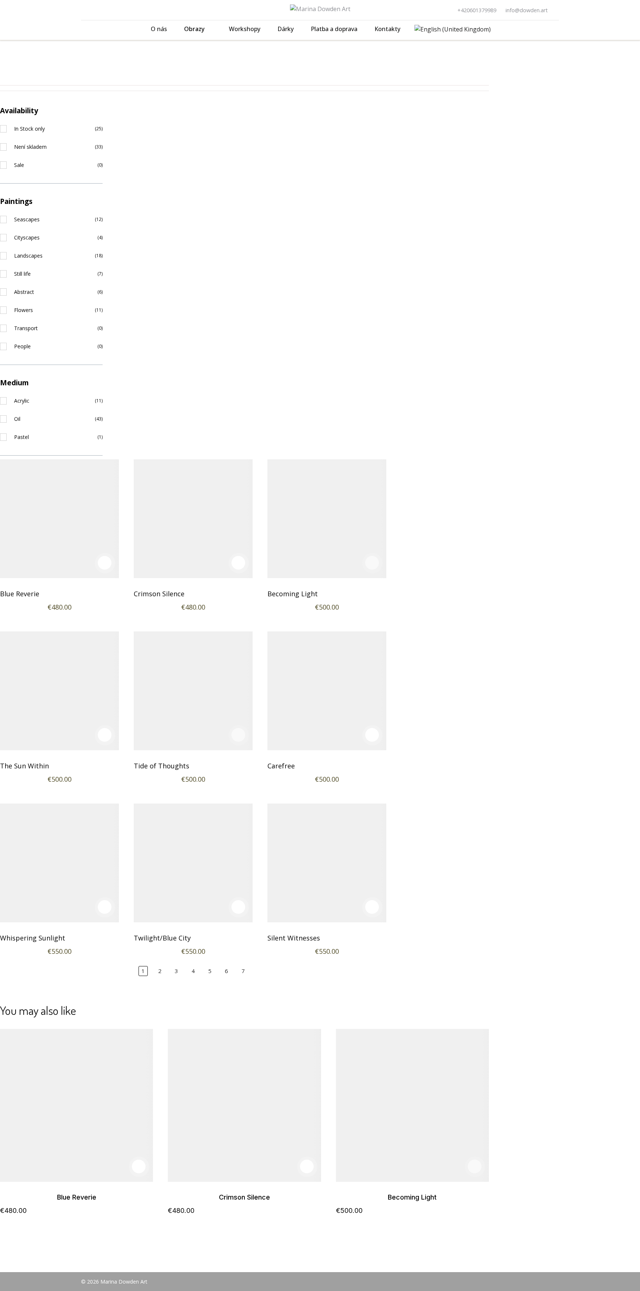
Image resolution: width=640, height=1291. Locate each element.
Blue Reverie (19, 593)
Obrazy (194, 29)
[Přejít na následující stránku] (259, 971)
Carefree (281, 765)
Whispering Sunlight (32, 937)
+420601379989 (476, 10)
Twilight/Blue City (162, 937)
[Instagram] (95, 10)
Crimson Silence (159, 593)
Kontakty (387, 29)
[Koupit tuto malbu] (104, 563)
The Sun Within (24, 765)
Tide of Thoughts (161, 765)
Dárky (285, 29)
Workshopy (244, 29)
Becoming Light (292, 593)
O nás (159, 29)
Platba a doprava (334, 29)
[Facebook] (83, 10)
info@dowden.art (527, 10)
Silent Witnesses (293, 937)
